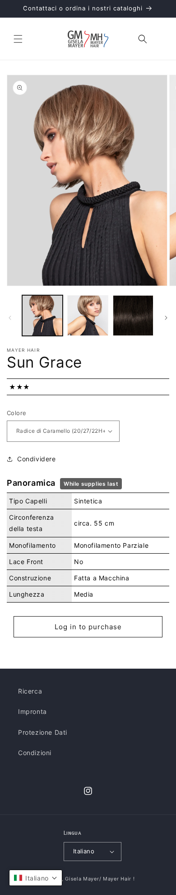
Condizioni (34, 752)
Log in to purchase (88, 626)
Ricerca (30, 691)
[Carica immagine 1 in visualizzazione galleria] (42, 315)
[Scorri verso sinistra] (10, 318)
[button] (18, 39)
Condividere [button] (36, 459)
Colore (16, 412)
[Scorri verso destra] (166, 318)
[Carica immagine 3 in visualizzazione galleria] (133, 315)
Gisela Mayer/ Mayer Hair (98, 879)
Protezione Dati (42, 732)
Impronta (32, 711)
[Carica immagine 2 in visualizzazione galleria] (87, 315)
